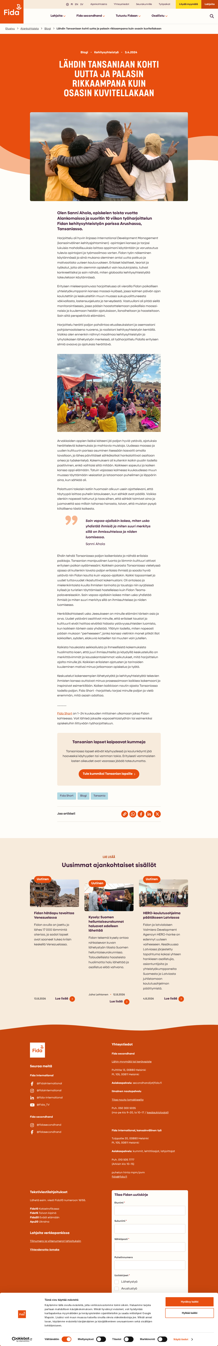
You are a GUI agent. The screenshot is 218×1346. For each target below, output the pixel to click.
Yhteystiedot (121, 4)
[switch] (101, 1339)
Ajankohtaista (98, 4)
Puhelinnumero (123, 1257)
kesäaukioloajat (157, 1112)
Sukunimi (119, 1221)
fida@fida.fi (119, 1177)
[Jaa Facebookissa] (141, 814)
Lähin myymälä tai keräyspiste (132, 1061)
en (76, 4)
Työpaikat (164, 4)
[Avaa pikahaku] (212, 16)
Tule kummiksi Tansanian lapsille (108, 774)
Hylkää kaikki (189, 1312)
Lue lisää (61, 998)
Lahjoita (210, 4)
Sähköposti (121, 1239)
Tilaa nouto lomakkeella (127, 1100)
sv (81, 4)
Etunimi (118, 1203)
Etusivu (10, 28)
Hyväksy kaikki (189, 1301)
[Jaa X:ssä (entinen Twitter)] (157, 814)
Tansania (99, 795)
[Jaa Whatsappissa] (132, 814)
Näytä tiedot (181, 1339)
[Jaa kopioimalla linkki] (124, 814)
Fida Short (64, 713)
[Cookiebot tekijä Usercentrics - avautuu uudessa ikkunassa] (22, 1339)
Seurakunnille (144, 4)
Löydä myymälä (188, 4)
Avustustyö (129, 1288)
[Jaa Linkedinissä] (149, 814)
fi (71, 4)
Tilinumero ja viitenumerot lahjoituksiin (55, 1241)
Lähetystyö (129, 1282)
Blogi (47, 28)
